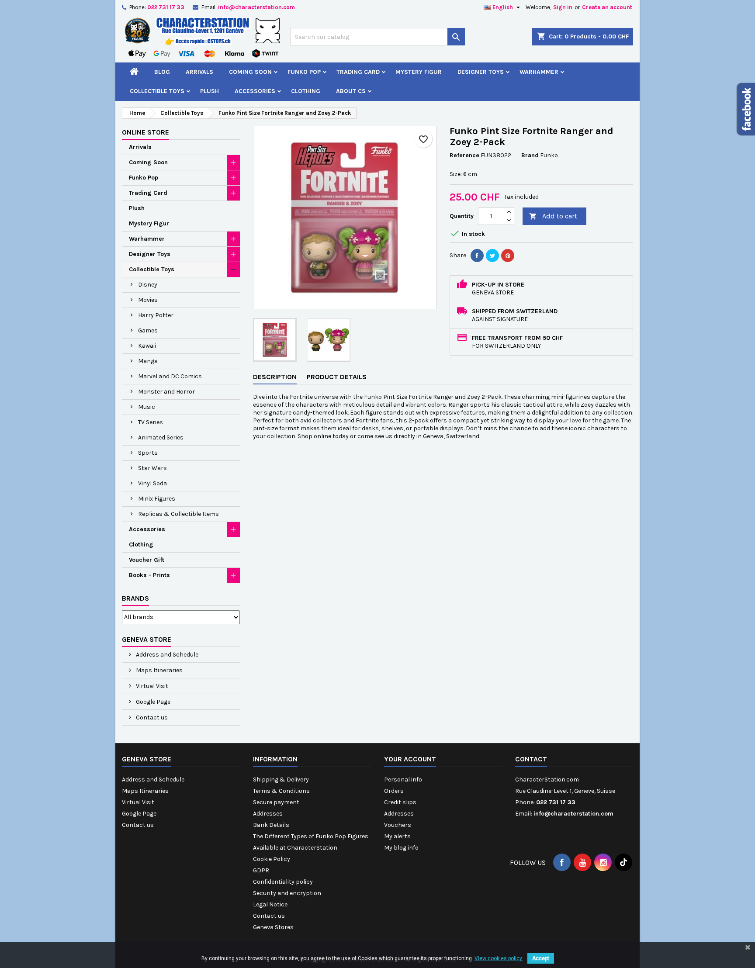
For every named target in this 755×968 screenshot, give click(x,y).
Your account (410, 759)
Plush (209, 91)
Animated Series (161, 437)
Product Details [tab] (337, 377)
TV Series (150, 422)
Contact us (151, 717)
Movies (148, 300)
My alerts (397, 836)
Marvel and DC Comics (170, 376)
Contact (531, 759)
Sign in (562, 7)
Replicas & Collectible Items (178, 514)
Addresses (268, 813)
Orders (394, 791)
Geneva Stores (273, 927)
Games (148, 330)
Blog (162, 72)
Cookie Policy (271, 859)
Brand (530, 155)
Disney (147, 284)
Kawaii (147, 345)
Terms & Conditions (281, 791)
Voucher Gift (146, 560)
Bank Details (271, 825)
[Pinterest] (507, 255)
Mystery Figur (418, 72)
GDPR (261, 870)
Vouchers (397, 825)
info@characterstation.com (256, 7)
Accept (540, 958)
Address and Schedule (166, 654)
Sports (148, 452)
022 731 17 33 (165, 7)
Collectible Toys (157, 91)
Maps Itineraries (159, 670)
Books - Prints (149, 575)
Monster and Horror (166, 391)
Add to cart (553, 216)
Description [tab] (275, 377)
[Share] (477, 255)
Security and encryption (287, 893)
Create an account (607, 7)
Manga (148, 361)
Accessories (255, 91)
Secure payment (276, 802)
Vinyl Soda (152, 483)
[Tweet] (492, 255)
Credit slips (400, 802)
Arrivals (199, 72)
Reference (464, 155)
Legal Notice (270, 904)
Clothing (305, 91)
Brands (135, 598)
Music (146, 407)
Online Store (145, 132)
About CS (351, 91)
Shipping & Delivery (281, 779)
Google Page (152, 701)
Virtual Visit (151, 686)
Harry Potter (155, 315)
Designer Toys (480, 72)
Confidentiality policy (283, 881)
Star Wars (152, 468)
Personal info (403, 779)
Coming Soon (250, 72)
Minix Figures (156, 498)
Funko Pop (304, 72)
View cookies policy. (498, 958)
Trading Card (358, 72)
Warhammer (538, 72)
